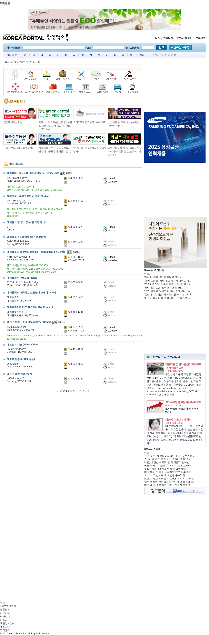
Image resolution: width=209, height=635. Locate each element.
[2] (61, 390)
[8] (80, 390)
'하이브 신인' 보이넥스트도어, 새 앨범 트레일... (169, 481)
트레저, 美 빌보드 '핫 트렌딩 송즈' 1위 (164, 475)
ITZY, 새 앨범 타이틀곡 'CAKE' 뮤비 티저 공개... (169, 478)
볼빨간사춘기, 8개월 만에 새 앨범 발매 (165, 468)
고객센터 (5, 630)
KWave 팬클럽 (8, 606)
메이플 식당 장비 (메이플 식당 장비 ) (27, 222)
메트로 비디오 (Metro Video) (22, 344)
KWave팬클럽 (184, 38)
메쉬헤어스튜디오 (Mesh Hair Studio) (28, 196)
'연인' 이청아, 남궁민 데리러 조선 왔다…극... (168, 291)
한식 (167, 54)
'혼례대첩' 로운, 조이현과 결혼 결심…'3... (166, 287)
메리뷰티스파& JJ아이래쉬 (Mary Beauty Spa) (33, 173)
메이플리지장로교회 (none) (22, 277)
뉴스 (157, 38)
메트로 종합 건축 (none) (20, 374)
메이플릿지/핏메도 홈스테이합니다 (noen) (30, 307)
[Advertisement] (175, 85)
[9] (83, 390)
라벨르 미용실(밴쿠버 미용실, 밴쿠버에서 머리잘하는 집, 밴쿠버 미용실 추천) (125, 151)
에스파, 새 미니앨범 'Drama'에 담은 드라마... (168, 465)
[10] (87, 390)
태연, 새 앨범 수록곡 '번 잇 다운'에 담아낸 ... (168, 462)
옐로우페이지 (21, 62)
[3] (64, 390)
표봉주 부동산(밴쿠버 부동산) (17, 148)
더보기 (148, 273)
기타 (141, 54)
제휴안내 (5, 626)
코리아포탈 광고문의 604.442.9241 (183, 402)
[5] (71, 390)
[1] (58, 390)
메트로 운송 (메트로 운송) (21, 359)
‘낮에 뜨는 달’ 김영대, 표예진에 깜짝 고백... (167, 280)
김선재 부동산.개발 (12, 122)
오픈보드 (201, 38)
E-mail (111, 178)
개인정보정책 (7, 623)
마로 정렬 (35, 62)
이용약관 (5, 619)
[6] (74, 390)
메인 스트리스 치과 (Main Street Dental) (29, 322)
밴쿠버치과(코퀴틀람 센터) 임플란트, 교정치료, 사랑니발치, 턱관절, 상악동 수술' (55, 126)
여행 (173, 54)
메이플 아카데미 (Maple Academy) (26, 237)
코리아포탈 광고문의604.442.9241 (89, 122)
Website (112, 181)
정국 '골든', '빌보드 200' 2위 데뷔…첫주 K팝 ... (169, 455)
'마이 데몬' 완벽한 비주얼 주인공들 (163, 277)
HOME (8, 62)
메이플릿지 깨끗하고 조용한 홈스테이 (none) (31, 292)
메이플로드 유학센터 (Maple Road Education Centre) (36, 251)
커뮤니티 (168, 38)
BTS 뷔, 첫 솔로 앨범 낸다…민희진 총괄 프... (168, 485)
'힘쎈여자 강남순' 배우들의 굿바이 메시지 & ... (169, 294)
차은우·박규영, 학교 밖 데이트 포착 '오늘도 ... (168, 298)
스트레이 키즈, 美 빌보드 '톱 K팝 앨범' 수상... (168, 459)
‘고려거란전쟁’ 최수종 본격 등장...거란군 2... (168, 284)
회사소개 (5, 616)
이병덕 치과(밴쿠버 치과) (178, 419)
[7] (77, 390)
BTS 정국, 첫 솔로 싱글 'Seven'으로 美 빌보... (168, 472)
